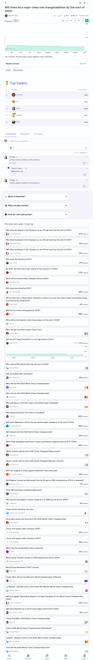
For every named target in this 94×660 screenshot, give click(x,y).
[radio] (67, 20)
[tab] (11, 134)
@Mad (13, 171)
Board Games (18, 70)
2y (17, 157)
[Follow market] (80, 3)
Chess (8, 70)
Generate (83, 64)
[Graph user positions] (62, 20)
